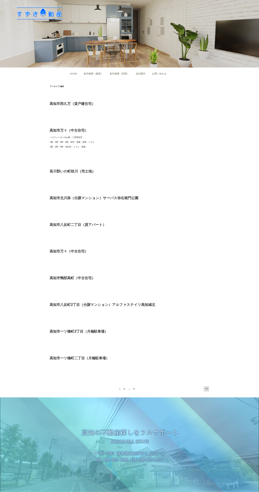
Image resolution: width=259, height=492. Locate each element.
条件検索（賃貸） (93, 73)
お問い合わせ (159, 73)
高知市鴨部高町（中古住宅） (72, 278)
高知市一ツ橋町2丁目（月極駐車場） (79, 331)
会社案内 (140, 73)
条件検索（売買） (119, 73)
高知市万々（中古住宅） (69, 130)
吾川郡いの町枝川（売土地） (73, 171)
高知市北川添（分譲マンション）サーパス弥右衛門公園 (94, 198)
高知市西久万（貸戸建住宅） (72, 103)
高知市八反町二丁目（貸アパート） (78, 224)
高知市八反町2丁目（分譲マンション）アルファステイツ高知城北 (102, 304)
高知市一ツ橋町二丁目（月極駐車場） (79, 358)
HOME (73, 73)
